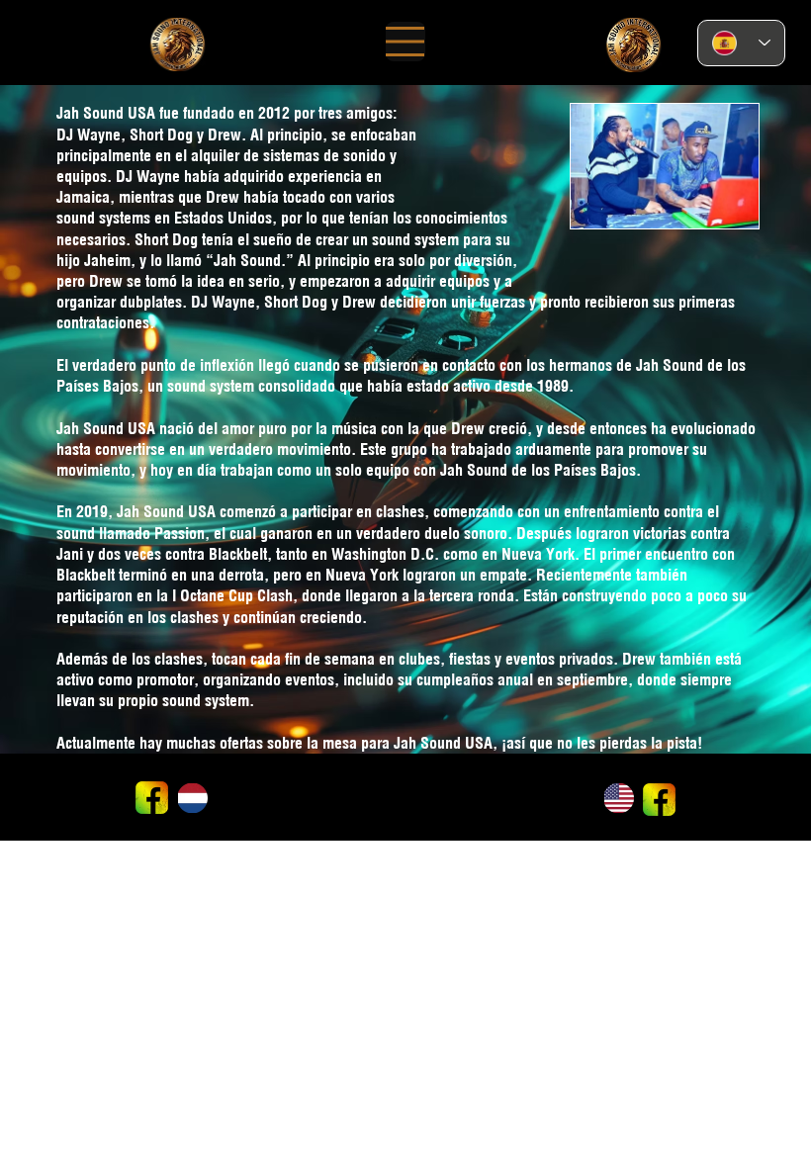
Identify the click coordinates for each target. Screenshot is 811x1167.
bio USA (315, 798)
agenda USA (236, 766)
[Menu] (405, 41)
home (228, 775)
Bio (310, 766)
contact (368, 766)
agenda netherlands (384, 797)
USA (310, 786)
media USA (319, 775)
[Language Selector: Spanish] (741, 43)
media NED (373, 777)
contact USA (237, 786)
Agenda (230, 795)
